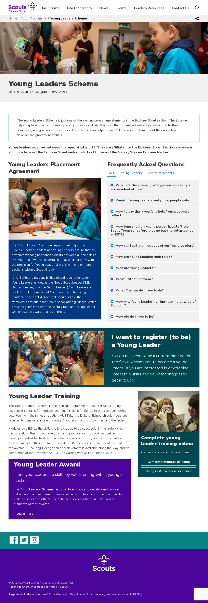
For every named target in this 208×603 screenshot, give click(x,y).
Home (13, 18)
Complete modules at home (169, 462)
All (111, 173)
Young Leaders (131, 173)
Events (121, 8)
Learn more (24, 513)
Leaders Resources (149, 8)
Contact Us (180, 8)
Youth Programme (33, 18)
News (103, 8)
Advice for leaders (161, 173)
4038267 (63, 587)
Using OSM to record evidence (169, 471)
